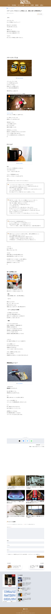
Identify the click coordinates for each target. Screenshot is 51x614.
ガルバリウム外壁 (21, 5)
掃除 (43, 446)
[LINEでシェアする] (31, 441)
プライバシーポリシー (25, 611)
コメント (9, 527)
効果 (36, 446)
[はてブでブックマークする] (27, 441)
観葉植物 (36, 5)
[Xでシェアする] (19, 441)
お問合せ (41, 5)
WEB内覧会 (14, 5)
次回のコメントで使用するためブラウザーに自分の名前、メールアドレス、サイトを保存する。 (24, 554)
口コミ (40, 446)
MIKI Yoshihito (20, 163)
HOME (26, 609)
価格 (33, 446)
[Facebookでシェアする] (23, 441)
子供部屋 (32, 5)
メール (8, 545)
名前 (8, 540)
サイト (8, 549)
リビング (27, 5)
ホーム (9, 5)
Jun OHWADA (20, 383)
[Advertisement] (25, 47)
